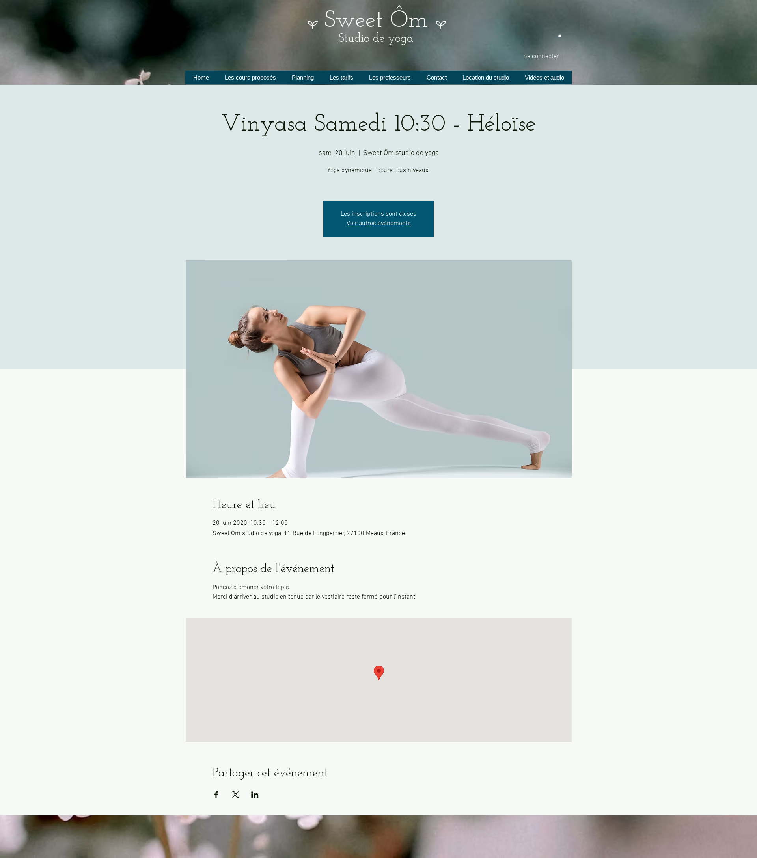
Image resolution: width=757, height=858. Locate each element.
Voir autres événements (379, 224)
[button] (559, 35)
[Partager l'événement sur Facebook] (216, 794)
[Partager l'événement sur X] (235, 794)
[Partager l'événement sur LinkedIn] (255, 794)
